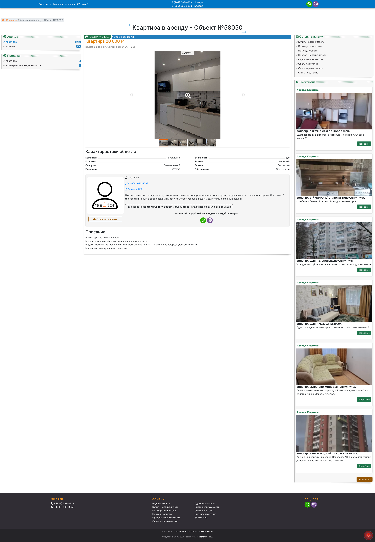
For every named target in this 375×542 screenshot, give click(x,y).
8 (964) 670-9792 (137, 183)
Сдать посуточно (205, 503)
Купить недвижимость (165, 506)
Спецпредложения (205, 514)
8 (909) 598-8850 (182, 5)
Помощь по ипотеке (164, 510)
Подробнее (364, 144)
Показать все (364, 479)
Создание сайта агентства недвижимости (193, 531)
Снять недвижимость (207, 506)
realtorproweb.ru (204, 537)
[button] (187, 93)
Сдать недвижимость (165, 521)
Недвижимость (161, 503)
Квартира (11, 20)
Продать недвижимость (166, 517)
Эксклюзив (201, 517)
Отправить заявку (106, 219)
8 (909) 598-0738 (182, 2)
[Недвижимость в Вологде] (2, 20)
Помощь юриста (162, 514)
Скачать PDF (134, 189)
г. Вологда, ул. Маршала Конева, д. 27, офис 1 (62, 4)
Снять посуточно (204, 510)
